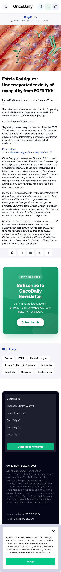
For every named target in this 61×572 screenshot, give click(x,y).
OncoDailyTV (13, 434)
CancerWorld (13, 398)
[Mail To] (21, 252)
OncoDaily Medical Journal (20, 405)
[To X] (39, 252)
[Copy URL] (12, 252)
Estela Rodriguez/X (20, 152)
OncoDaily (10, 372)
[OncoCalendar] (55, 6)
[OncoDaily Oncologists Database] (48, 6)
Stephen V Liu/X (43, 152)
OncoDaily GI (13, 427)
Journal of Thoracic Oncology (20, 365)
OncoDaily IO (13, 420)
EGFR (21, 358)
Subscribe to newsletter (30, 446)
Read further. (9, 149)
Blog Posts (30, 17)
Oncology (26, 372)
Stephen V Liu (45, 372)
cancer (8, 358)
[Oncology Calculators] (40, 6)
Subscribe (28, 322)
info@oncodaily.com (23, 518)
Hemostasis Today (16, 413)
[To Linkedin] (30, 252)
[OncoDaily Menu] (5, 6)
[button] (53, 531)
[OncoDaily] (23, 7)
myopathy (46, 365)
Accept (30, 561)
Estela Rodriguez (39, 358)
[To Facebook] (48, 252)
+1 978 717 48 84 (31, 514)
